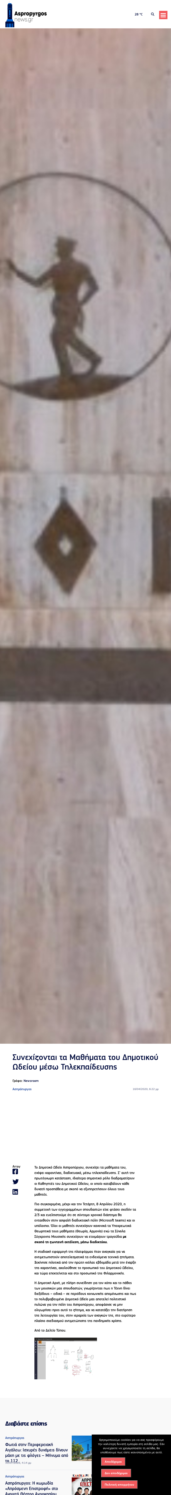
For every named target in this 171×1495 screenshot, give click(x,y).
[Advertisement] (85, 1128)
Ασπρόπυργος (22, 1089)
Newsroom (31, 1081)
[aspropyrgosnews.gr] (26, 26)
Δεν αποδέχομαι (116, 1473)
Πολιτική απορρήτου (119, 1484)
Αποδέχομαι (113, 1461)
